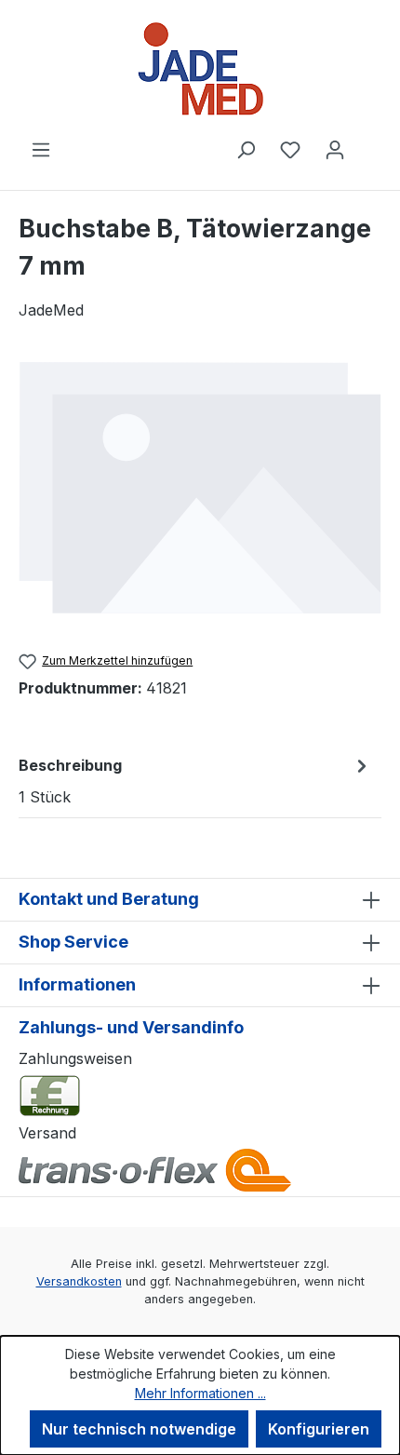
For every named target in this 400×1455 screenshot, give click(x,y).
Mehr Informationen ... (200, 1393)
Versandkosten (79, 1281)
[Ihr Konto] (335, 149)
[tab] (195, 780)
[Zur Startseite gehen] (200, 68)
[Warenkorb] (369, 143)
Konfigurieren (318, 1429)
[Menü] (41, 149)
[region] (200, 486)
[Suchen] (245, 149)
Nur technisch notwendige (139, 1429)
